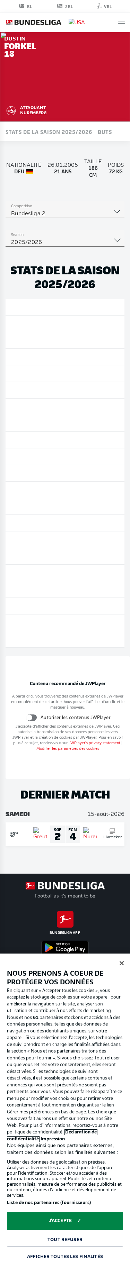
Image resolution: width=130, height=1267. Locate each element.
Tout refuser (65, 1240)
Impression (53, 1139)
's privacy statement (94, 743)
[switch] (31, 717)
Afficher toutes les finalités (65, 1257)
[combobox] (65, 214)
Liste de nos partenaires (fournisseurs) (49, 1203)
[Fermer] (121, 963)
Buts (105, 131)
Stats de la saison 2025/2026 (49, 131)
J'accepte (60, 1221)
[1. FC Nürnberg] (11, 109)
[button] (121, 22)
